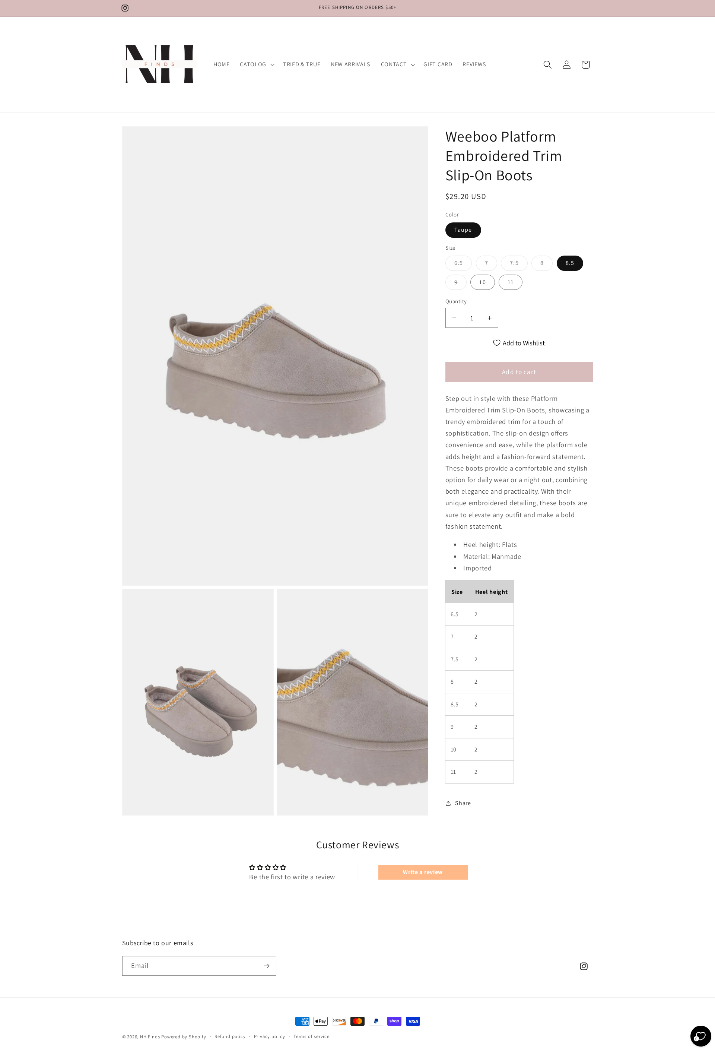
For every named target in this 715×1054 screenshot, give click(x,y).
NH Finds (150, 1037)
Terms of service (311, 1036)
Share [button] (463, 803)
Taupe (463, 230)
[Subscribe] (266, 966)
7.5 (518, 265)
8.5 (570, 263)
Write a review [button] (423, 872)
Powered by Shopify (183, 1037)
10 (482, 282)
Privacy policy (269, 1036)
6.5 (463, 265)
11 (511, 282)
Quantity (456, 301)
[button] (256, 64)
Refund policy (229, 1036)
